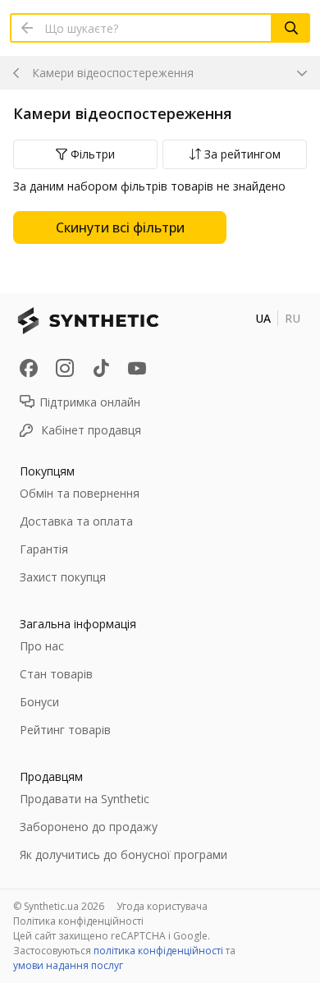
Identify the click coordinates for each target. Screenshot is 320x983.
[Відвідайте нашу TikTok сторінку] (101, 368)
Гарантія (44, 549)
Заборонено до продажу (89, 826)
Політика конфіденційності (78, 921)
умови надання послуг (68, 965)
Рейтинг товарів (65, 729)
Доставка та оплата (76, 521)
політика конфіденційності (158, 951)
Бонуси (39, 702)
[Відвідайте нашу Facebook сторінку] (29, 368)
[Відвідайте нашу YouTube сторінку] (137, 368)
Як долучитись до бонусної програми (123, 854)
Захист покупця (63, 577)
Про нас (42, 646)
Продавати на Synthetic (84, 798)
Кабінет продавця (91, 430)
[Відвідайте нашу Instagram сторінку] (65, 368)
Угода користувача (162, 906)
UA (263, 318)
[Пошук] (291, 28)
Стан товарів (56, 674)
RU (292, 318)
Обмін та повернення (79, 493)
